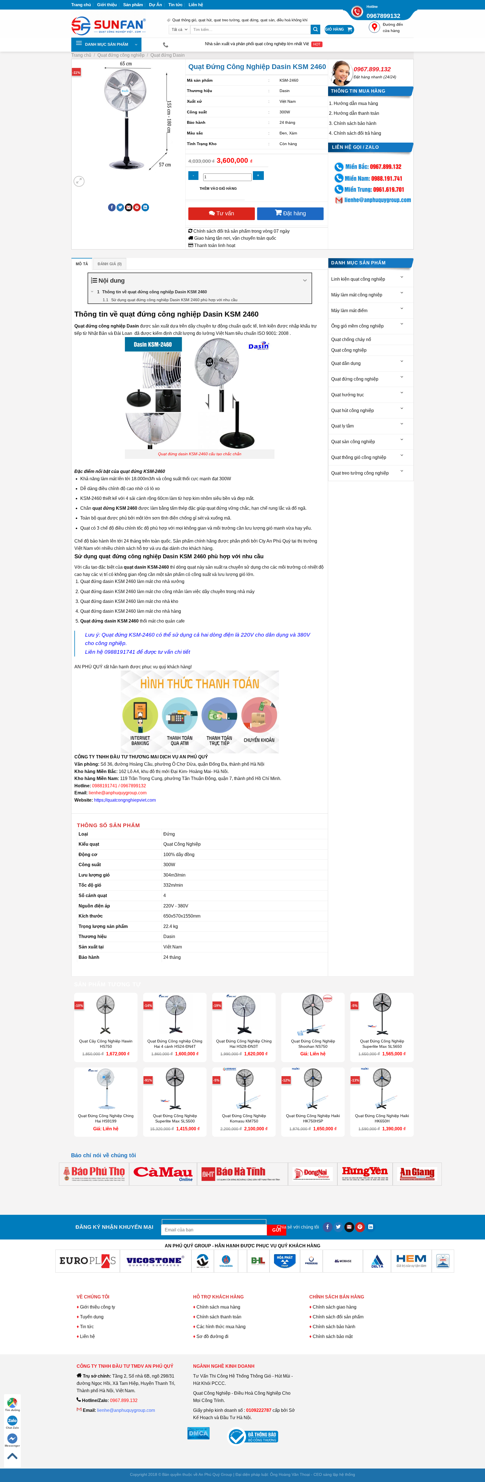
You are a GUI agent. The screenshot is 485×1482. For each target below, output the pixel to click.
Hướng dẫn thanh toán (356, 113)
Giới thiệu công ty (97, 1307)
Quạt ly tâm (342, 426)
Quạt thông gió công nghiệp (358, 457)
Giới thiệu (107, 4)
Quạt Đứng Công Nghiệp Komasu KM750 (244, 1118)
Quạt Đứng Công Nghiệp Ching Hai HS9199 (106, 1118)
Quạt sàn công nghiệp (353, 441)
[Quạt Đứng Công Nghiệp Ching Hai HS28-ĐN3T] (244, 1014)
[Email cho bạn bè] (128, 207)
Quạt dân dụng (346, 363)
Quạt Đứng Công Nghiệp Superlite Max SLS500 (175, 1118)
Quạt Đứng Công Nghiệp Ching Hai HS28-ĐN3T (244, 1044)
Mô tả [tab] (82, 264)
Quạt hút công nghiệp (352, 410)
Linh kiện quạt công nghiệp (358, 279)
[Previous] (76, 1191)
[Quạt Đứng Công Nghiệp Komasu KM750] (244, 1088)
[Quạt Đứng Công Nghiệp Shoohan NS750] (313, 1014)
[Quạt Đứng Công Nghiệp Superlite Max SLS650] (382, 1014)
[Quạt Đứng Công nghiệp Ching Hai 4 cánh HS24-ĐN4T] (175, 1014)
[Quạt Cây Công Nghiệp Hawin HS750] (106, 1014)
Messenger (12, 1445)
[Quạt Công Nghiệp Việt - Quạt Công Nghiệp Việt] (114, 24)
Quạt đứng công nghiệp (121, 55)
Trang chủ (81, 4)
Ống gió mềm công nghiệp (357, 326)
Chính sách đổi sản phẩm (338, 1316)
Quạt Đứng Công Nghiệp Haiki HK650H (382, 1118)
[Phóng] (79, 181)
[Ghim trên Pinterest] (137, 207)
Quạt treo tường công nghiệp (360, 473)
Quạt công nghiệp (349, 350)
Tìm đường (12, 1410)
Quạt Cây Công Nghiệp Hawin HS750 (105, 1044)
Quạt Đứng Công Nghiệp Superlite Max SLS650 (382, 1044)
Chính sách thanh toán (218, 1316)
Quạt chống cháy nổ (351, 339)
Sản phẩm (133, 4)
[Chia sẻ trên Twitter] (120, 207)
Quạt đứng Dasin (167, 55)
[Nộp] (315, 29)
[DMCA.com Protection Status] (198, 1433)
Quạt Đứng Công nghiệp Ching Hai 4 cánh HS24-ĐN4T (174, 1044)
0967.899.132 (372, 69)
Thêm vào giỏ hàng (218, 189)
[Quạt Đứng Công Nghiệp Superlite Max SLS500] (175, 1088)
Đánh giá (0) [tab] (110, 264)
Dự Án (155, 4)
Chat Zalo (12, 1427)
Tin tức (175, 4)
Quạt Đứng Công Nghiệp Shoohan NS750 (313, 1044)
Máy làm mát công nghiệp (356, 294)
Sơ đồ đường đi (212, 1336)
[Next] (92, 178)
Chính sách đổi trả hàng (357, 133)
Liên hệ (196, 4)
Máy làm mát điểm (349, 310)
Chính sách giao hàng (334, 1307)
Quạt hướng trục (347, 394)
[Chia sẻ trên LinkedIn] (145, 207)
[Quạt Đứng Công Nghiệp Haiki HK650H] (382, 1088)
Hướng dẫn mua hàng (356, 103)
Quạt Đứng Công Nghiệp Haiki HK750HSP (313, 1118)
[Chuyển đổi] (402, 277)
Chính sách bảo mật (333, 1336)
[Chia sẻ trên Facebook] (112, 207)
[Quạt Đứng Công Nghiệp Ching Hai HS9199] (106, 1088)
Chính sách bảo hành (355, 123)
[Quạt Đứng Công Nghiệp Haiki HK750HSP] (313, 1088)
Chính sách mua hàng (217, 1307)
